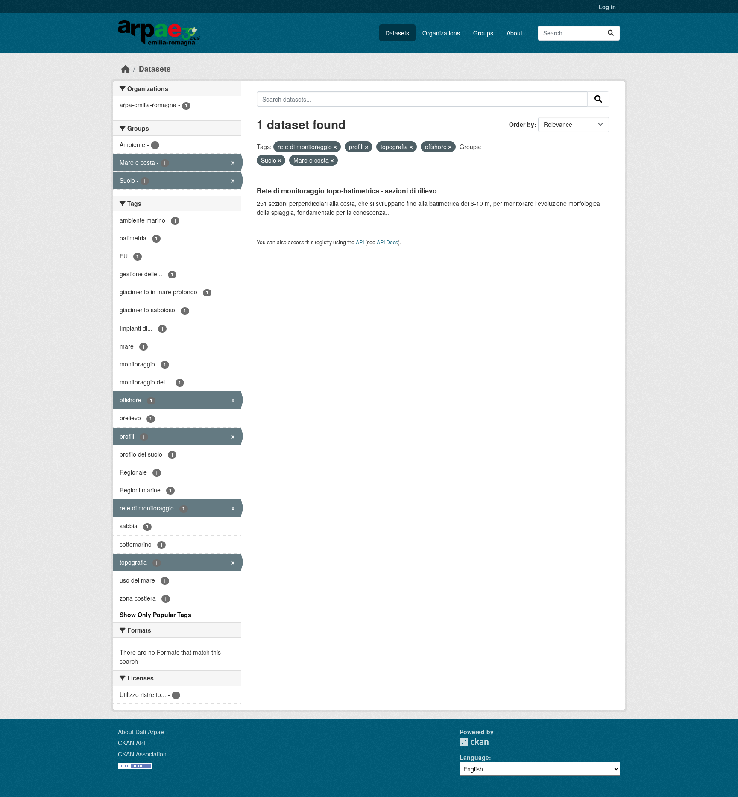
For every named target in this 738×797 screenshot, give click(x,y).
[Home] (125, 68)
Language (474, 757)
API (360, 242)
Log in (607, 7)
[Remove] (335, 147)
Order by (521, 124)
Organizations (441, 33)
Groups (483, 33)
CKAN (474, 741)
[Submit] (610, 33)
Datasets (397, 33)
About (514, 33)
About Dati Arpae (141, 731)
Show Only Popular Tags (155, 614)
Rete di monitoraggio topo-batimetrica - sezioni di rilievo (347, 191)
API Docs (387, 242)
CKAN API (131, 742)
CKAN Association (142, 754)
